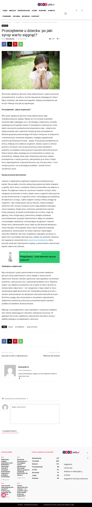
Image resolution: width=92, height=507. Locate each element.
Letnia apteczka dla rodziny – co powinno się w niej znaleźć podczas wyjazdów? (22, 491)
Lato (2, 457)
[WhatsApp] (20, 44)
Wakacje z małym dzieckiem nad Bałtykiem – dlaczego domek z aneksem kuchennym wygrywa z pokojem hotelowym (6, 468)
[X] (9, 44)
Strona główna (6, 22)
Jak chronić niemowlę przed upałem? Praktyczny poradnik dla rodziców (7, 490)
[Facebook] (76, 10)
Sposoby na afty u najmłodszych (15, 356)
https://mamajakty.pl (24, 370)
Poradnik (17, 22)
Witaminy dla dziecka (51, 356)
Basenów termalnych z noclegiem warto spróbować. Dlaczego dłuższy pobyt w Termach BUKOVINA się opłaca (23, 467)
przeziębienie (19, 327)
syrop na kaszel (32, 327)
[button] (65, 13)
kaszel (11, 327)
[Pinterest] (15, 44)
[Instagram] (82, 10)
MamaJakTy (10, 39)
